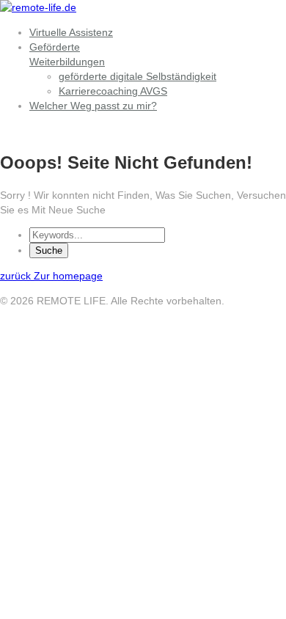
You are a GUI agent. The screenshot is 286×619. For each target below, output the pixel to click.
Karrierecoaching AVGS (113, 91)
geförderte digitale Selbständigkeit (137, 76)
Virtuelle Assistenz (71, 32)
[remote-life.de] (38, 7)
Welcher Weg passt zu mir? (93, 105)
